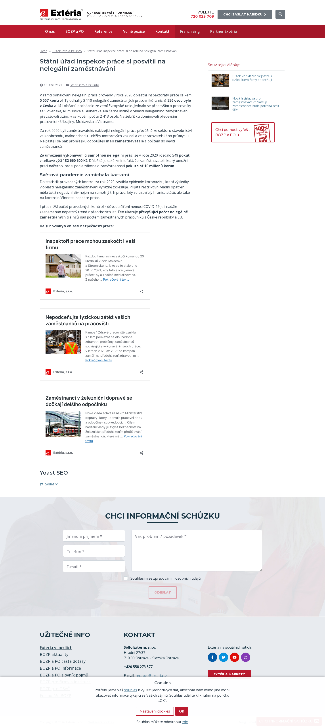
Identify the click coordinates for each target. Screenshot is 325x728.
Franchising (190, 31)
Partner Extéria (223, 31)
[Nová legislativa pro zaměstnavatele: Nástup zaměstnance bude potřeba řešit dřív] (220, 103)
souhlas (130, 690)
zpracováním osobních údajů (177, 578)
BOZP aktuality (54, 654)
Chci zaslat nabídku (242, 14)
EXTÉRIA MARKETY (229, 674)
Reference (103, 31)
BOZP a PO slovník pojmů (64, 675)
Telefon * (75, 551)
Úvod (43, 51)
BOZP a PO (74, 31)
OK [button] (181, 711)
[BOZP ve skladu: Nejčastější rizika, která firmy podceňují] (220, 80)
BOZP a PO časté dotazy (63, 661)
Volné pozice (134, 31)
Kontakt (162, 31)
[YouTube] (234, 657)
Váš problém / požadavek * (161, 536)
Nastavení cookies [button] (155, 711)
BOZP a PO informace (60, 668)
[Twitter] (223, 657)
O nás (50, 31)
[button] (280, 14)
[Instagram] (245, 657)
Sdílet (49, 484)
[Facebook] (212, 657)
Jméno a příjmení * (84, 536)
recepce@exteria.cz (151, 675)
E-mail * (74, 566)
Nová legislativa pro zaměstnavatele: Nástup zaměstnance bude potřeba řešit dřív (255, 104)
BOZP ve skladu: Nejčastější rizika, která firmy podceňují (252, 78)
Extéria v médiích (56, 647)
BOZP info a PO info (67, 51)
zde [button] (185, 721)
